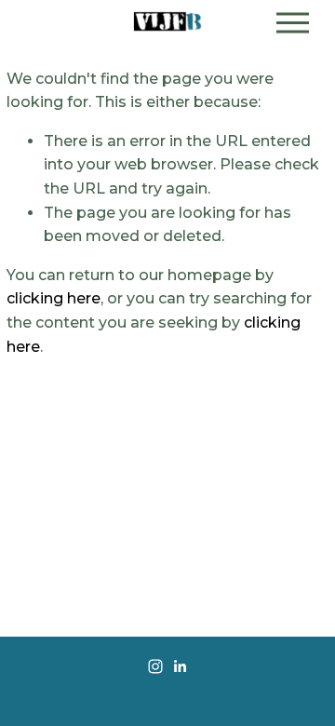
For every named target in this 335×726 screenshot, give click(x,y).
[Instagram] (155, 666)
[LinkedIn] (179, 666)
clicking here (53, 298)
